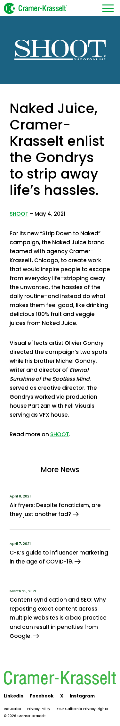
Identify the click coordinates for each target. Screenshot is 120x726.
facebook (42, 696)
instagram (82, 696)
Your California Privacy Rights (82, 708)
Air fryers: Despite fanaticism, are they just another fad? (55, 509)
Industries (12, 708)
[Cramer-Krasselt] (35, 8)
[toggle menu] (108, 8)
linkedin (13, 696)
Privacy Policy (38, 708)
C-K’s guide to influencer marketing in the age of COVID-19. (59, 557)
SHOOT (19, 214)
